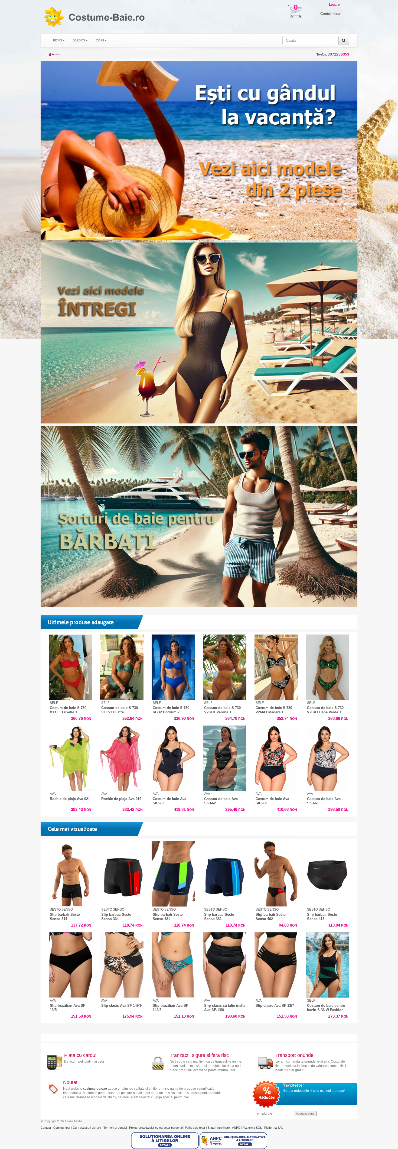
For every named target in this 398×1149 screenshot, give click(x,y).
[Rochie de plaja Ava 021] (70, 758)
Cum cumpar (62, 1127)
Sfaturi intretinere (219, 1127)
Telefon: (333, 54)
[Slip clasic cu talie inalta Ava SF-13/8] (224, 965)
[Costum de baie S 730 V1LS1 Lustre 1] (121, 667)
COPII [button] (100, 40)
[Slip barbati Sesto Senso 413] (327, 874)
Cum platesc (81, 1127)
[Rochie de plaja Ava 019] (121, 758)
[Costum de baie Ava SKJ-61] (327, 758)
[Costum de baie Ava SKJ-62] (224, 758)
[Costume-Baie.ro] (54, 16)
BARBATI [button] (79, 40)
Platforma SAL (273, 1127)
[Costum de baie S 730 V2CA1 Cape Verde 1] (327, 667)
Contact (46, 1127)
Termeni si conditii (115, 1127)
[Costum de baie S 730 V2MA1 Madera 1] (276, 667)
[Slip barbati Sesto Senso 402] (276, 874)
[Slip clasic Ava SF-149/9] (121, 965)
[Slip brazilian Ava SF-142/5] (173, 965)
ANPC (236, 1127)
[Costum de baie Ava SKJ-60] (276, 758)
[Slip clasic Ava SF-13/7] (276, 965)
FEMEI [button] (57, 40)
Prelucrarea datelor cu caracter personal (156, 1127)
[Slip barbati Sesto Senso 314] (70, 874)
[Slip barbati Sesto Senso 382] (224, 874)
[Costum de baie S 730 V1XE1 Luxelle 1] (70, 667)
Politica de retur (195, 1127)
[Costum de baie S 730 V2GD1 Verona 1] (224, 667)
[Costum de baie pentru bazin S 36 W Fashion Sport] (327, 965)
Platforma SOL (252, 1127)
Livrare (97, 1127)
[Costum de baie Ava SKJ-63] (173, 758)
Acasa (55, 54)
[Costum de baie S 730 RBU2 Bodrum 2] (173, 667)
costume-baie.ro (95, 1088)
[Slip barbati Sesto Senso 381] (173, 874)
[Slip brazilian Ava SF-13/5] (70, 965)
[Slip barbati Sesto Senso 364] (121, 874)
